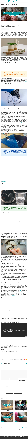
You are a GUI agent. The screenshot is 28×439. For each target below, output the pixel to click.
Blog (8, 428)
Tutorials (9, 431)
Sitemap (2, 431)
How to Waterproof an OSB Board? (5, 410)
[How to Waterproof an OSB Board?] (7, 405)
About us (2, 428)
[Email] (26, 359)
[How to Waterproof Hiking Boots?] (21, 405)
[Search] (26, 1)
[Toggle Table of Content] (7, 29)
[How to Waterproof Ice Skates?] (21, 417)
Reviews (7, 386)
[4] (5, 181)
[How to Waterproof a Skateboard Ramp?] (7, 417)
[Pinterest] (24, 359)
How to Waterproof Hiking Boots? (19, 410)
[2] (19, 60)
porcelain (20, 290)
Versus (8, 432)
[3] (20, 60)
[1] (18, 60)
